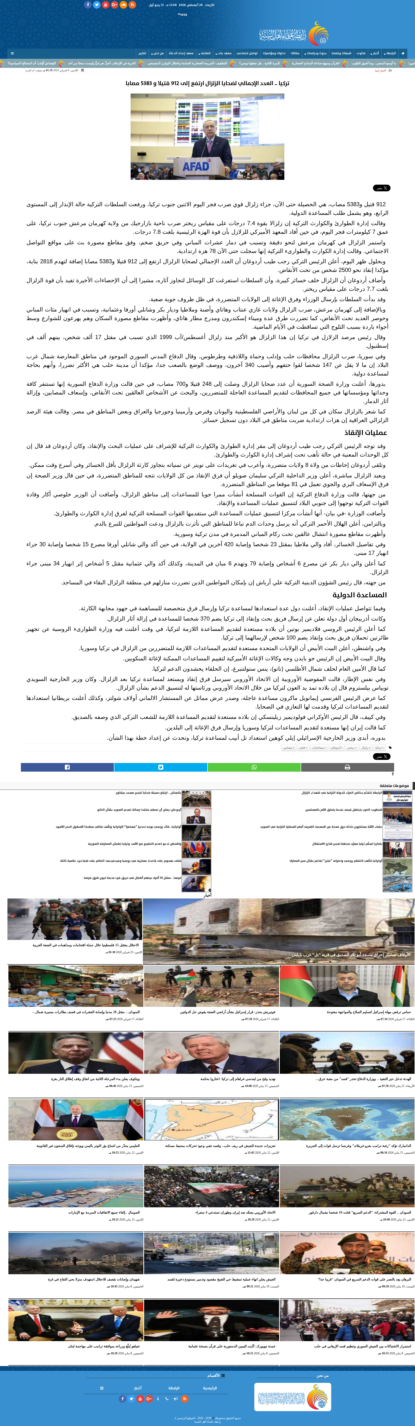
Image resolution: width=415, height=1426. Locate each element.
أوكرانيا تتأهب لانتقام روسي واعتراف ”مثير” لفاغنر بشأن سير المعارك (335, 860)
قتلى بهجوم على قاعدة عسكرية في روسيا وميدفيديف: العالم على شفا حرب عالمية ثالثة (120, 860)
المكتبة (206, 53)
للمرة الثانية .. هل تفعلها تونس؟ (322, 63)
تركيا (378, 747)
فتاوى (361, 53)
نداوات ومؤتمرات (274, 53)
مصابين (287, 747)
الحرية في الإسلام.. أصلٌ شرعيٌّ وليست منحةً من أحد (165, 63)
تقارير (142, 53)
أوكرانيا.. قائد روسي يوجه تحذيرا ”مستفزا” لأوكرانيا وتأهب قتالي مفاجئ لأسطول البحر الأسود (118, 826)
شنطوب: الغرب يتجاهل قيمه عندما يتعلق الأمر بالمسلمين (343, 809)
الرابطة (391, 53)
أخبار (376, 53)
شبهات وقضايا (341, 53)
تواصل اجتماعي (247, 53)
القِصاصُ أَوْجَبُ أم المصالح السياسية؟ (95, 63)
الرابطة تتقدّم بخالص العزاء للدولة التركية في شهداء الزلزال (342, 792)
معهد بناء (225, 53)
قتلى (302, 747)
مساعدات (318, 747)
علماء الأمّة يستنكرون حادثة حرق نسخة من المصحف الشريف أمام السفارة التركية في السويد (321, 826)
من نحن (159, 53)
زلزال (364, 747)
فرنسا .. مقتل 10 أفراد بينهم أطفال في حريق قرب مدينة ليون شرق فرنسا (132, 877)
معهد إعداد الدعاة (181, 53)
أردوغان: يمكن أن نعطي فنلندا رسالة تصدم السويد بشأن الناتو (139, 809)
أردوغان (335, 747)
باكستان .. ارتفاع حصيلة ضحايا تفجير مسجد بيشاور (148, 792)
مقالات (295, 53)
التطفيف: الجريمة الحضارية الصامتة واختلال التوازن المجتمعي (250, 63)
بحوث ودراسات (317, 53)
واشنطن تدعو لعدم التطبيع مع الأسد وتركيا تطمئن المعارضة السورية (134, 843)
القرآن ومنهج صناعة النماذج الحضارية (379, 63)
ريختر (351, 747)
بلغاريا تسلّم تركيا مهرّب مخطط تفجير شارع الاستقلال (347, 843)
